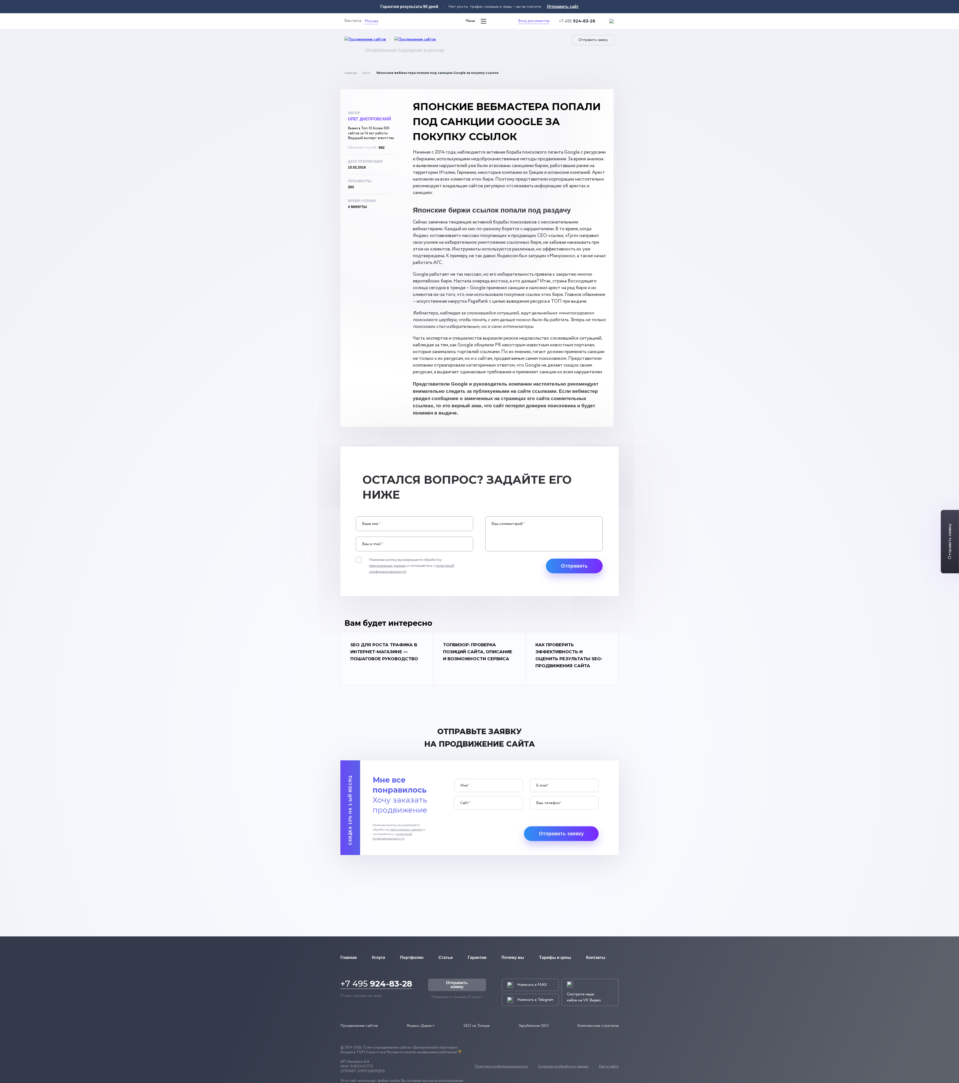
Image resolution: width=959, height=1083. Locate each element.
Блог (367, 73)
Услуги (378, 957)
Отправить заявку (593, 39)
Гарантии (477, 957)
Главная (350, 73)
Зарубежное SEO (533, 1026)
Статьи (446, 957)
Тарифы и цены (555, 957)
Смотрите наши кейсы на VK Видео (584, 997)
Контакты (595, 957)
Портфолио (412, 957)
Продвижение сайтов (359, 1026)
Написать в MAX (532, 985)
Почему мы (512, 957)
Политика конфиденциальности (501, 1066)
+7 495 (577, 21)
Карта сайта (609, 1066)
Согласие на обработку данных (563, 1066)
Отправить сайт (563, 6)
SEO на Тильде (477, 1026)
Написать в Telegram (535, 1000)
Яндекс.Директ (421, 1026)
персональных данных (387, 566)
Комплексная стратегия (598, 1026)
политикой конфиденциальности (392, 836)
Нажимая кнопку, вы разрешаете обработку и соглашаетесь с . (411, 566)
